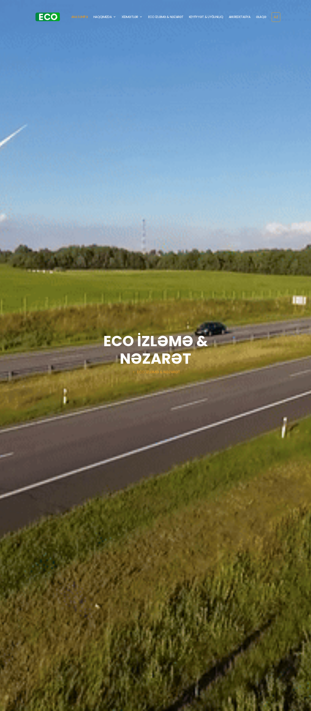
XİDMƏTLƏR (130, 17)
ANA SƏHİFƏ (79, 17)
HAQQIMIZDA (102, 17)
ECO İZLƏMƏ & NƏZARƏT (166, 17)
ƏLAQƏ (261, 17)
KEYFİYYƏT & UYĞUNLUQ (206, 17)
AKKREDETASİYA (239, 17)
